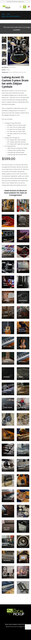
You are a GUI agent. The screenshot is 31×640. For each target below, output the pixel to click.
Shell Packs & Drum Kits (19, 72)
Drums (10, 72)
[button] (20, 7)
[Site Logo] (6, 7)
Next (4, 63)
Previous (4, 38)
